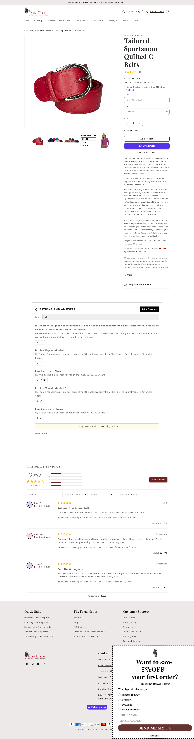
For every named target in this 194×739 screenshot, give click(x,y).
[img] (42, 505)
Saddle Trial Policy (132, 631)
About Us (78, 617)
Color (126, 94)
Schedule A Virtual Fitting (86, 636)
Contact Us (106, 653)
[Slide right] (116, 140)
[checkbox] (128, 494)
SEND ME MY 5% (151, 728)
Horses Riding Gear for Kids (37, 627)
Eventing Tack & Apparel (36, 622)
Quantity (128, 118)
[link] (132, 72)
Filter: (38, 316)
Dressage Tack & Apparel (36, 617)
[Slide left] (27, 140)
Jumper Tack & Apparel (36, 631)
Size (126, 106)
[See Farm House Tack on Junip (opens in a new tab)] (103, 596)
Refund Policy (129, 627)
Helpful (40, 342)
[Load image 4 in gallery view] (88, 140)
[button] (34, 21)
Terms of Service (131, 641)
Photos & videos (128, 494)
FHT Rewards (80, 627)
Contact (130, 11)
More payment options (147, 152)
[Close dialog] (191, 648)
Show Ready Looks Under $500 (39, 636)
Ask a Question (149, 309)
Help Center (129, 617)
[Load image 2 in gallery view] (55, 140)
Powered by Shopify (108, 729)
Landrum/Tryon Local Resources (90, 631)
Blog (138, 11)
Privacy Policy (129, 622)
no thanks (151, 736)
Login (116, 426)
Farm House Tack (92, 729)
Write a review (158, 480)
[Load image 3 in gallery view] (71, 140)
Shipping (128, 82)
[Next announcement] (169, 2)
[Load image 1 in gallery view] (38, 140)
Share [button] (129, 275)
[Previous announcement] (25, 2)
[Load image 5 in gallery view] (104, 140)
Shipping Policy (130, 636)
